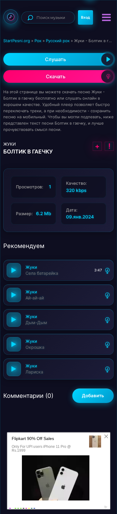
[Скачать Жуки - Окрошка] (107, 344)
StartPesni (10, 16)
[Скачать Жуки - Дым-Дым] (107, 320)
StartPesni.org (16, 40)
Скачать (55, 76)
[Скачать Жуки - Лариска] (107, 369)
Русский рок (58, 40)
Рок (37, 40)
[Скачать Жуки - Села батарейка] (107, 270)
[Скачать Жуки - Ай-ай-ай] (107, 295)
